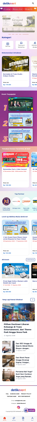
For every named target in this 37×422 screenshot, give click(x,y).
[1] (21, 104)
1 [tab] (9, 34)
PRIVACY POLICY (26, 394)
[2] (21, 119)
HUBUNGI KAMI (14, 394)
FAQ (7, 394)
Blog (23, 420)
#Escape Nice (29, 9)
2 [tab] (13, 34)
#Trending (7, 9)
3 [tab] (16, 34)
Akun (32, 420)
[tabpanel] (18, 24)
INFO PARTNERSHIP (24, 396)
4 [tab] (20, 34)
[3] (21, 135)
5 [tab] (25, 34)
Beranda (4, 420)
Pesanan (14, 420)
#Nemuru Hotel (17, 9)
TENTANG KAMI (11, 396)
